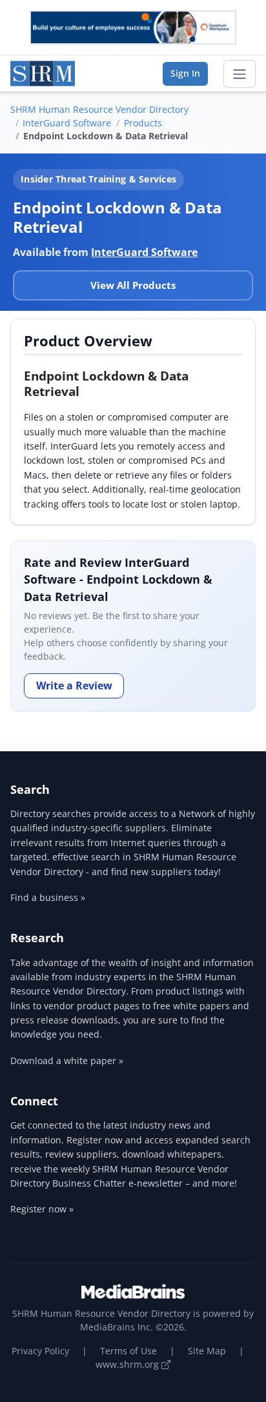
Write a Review (74, 685)
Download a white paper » (66, 1060)
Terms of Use (128, 1351)
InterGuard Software (67, 123)
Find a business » (47, 897)
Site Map (207, 1351)
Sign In (185, 73)
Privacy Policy (40, 1351)
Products (143, 123)
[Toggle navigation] (239, 74)
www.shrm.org (128, 1364)
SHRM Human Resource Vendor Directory (99, 109)
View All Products (133, 285)
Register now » (42, 1209)
